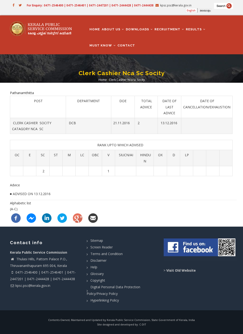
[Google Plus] (78, 217)
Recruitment (167, 29)
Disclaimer (98, 260)
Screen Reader (101, 247)
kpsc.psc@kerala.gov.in (32, 285)
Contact (126, 45)
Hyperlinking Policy (104, 300)
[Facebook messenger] (31, 217)
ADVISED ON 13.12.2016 (32, 194)
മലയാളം (205, 10)
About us (111, 29)
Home (94, 29)
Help (93, 267)
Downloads (138, 29)
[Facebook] (16, 217)
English (191, 10)
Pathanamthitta (22, 93)
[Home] (42, 28)
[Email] (93, 217)
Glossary (97, 273)
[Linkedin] (47, 217)
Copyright (97, 280)
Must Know (101, 45)
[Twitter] (62, 217)
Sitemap (96, 240)
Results (194, 29)
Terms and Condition (106, 254)
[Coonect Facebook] (200, 249)
